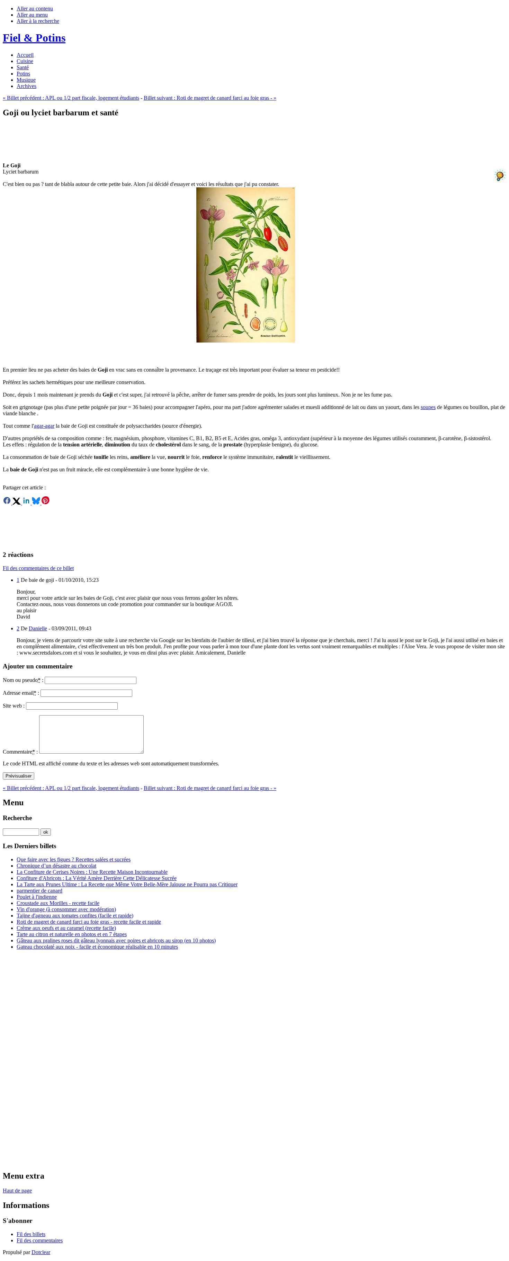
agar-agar (44, 426)
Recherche (17, 818)
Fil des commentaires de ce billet (38, 568)
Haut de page (17, 1190)
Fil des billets (31, 1234)
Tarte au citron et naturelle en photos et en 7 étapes (72, 934)
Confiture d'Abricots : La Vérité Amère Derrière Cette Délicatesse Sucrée (97, 878)
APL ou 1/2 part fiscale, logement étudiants (71, 98)
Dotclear (41, 1252)
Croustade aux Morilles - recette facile (58, 903)
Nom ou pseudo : (23, 680)
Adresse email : (21, 693)
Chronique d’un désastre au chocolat (56, 866)
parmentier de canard (39, 891)
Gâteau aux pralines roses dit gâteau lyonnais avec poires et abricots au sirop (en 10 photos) (116, 940)
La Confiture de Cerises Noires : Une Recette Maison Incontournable (92, 872)
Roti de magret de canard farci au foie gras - (210, 98)
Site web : (14, 706)
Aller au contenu (35, 8)
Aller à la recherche (38, 21)
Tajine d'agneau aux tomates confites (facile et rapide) (75, 915)
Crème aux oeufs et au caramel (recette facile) (66, 928)
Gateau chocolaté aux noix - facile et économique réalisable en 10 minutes (97, 947)
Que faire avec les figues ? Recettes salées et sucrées (74, 859)
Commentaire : (20, 752)
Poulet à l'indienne (37, 897)
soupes (428, 407)
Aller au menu (32, 15)
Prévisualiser (19, 776)
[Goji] (254, 265)
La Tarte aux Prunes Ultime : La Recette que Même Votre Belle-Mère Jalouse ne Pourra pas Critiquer (127, 884)
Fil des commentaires (40, 1240)
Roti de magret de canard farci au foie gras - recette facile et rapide (89, 922)
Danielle (38, 628)
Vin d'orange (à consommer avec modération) (66, 909)
